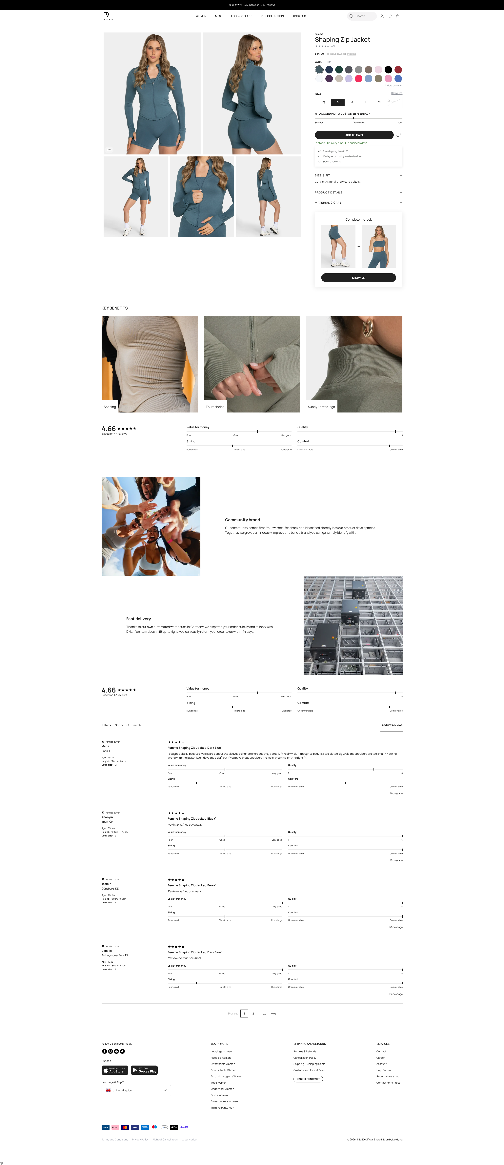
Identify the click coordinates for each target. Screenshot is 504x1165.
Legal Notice (189, 1139)
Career (380, 1057)
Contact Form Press (388, 1082)
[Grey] (358, 69)
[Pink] (388, 78)
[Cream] (339, 78)
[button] (362, 16)
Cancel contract (308, 1079)
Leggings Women (221, 1051)
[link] (398, 16)
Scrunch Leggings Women (227, 1076)
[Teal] (319, 69)
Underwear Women (222, 1089)
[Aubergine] (329, 78)
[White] (319, 78)
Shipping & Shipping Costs (309, 1064)
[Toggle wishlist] (398, 135)
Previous (233, 1013)
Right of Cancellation (165, 1139)
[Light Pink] (378, 69)
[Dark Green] (339, 69)
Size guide (396, 93)
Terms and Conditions (115, 1139)
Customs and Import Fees (309, 1070)
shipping (351, 53)
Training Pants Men (222, 1107)
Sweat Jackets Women (224, 1101)
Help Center (383, 1070)
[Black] (388, 69)
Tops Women (219, 1082)
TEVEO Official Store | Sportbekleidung (380, 1139)
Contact (381, 1051)
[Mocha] (368, 69)
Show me (358, 278)
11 (264, 1013)
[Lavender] (349, 78)
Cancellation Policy (304, 1057)
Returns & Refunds (304, 1051)
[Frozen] (368, 78)
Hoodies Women (221, 1057)
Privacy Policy (140, 1139)
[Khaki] (378, 78)
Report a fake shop (387, 1076)
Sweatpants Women (223, 1064)
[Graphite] (349, 69)
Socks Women (219, 1095)
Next (273, 1013)
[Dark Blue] (329, 69)
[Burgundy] (398, 69)
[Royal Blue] (398, 78)
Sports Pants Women (223, 1070)
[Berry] (358, 78)
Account (381, 1064)
